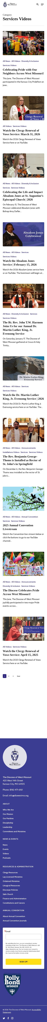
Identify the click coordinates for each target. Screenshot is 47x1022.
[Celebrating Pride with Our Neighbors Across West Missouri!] (23, 43)
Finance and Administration (14, 898)
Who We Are (8, 810)
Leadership (7, 827)
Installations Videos (11, 452)
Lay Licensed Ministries (12, 877)
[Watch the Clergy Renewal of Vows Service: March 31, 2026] (23, 108)
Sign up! (24, 962)
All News (6, 61)
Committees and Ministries (14, 831)
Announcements (28, 448)
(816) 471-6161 (16, 789)
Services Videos (9, 65)
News (5, 845)
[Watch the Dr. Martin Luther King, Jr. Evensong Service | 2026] (23, 368)
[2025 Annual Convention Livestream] (23, 499)
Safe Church (8, 894)
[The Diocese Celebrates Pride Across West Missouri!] (23, 564)
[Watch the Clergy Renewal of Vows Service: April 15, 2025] (23, 629)
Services (6, 188)
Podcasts (6, 858)
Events (5, 849)
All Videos (15, 61)
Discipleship (8, 823)
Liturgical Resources (11, 885)
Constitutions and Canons (14, 903)
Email (8, 931)
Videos (6, 853)
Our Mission (8, 814)
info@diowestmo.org (18, 795)
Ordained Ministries (11, 881)
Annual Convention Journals (15, 921)
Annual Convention (29, 517)
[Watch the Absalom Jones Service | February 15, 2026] (23, 234)
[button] (37, 4)
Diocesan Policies (10, 890)
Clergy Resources (10, 872)
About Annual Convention (14, 916)
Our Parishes (8, 818)
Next (18, 676)
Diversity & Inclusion (30, 61)
